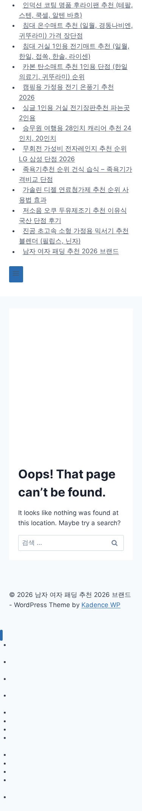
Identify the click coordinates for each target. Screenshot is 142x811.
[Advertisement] (71, 392)
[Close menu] (1, 635)
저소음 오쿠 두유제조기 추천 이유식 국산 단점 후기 (73, 215)
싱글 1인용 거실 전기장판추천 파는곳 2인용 (74, 113)
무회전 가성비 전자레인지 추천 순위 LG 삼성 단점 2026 (73, 154)
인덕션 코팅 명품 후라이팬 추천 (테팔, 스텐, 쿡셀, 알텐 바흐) (75, 648)
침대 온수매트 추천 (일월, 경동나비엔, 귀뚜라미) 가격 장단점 (76, 30)
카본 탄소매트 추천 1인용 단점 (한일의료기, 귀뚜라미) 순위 (73, 71)
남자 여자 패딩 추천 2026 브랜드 (71, 251)
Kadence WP (100, 605)
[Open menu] (16, 274)
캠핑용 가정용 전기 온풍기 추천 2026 (66, 92)
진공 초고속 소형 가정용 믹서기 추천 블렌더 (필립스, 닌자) (74, 236)
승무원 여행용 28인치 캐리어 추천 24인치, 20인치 (75, 133)
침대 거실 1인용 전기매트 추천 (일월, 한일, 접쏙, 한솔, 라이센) (74, 51)
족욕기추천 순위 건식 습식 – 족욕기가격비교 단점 (75, 174)
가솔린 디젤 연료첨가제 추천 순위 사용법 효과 (74, 195)
